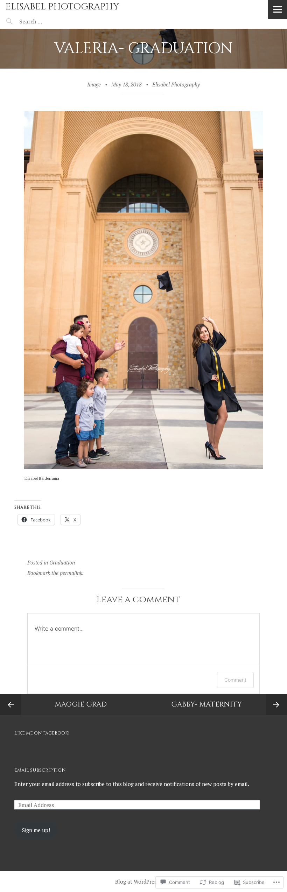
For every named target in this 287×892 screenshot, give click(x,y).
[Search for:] (48, 21)
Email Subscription (40, 770)
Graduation (62, 562)
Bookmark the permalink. (55, 572)
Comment (235, 680)
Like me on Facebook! (41, 733)
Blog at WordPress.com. (143, 881)
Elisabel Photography (62, 7)
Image (94, 84)
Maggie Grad (81, 704)
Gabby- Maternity (206, 704)
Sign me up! (36, 830)
